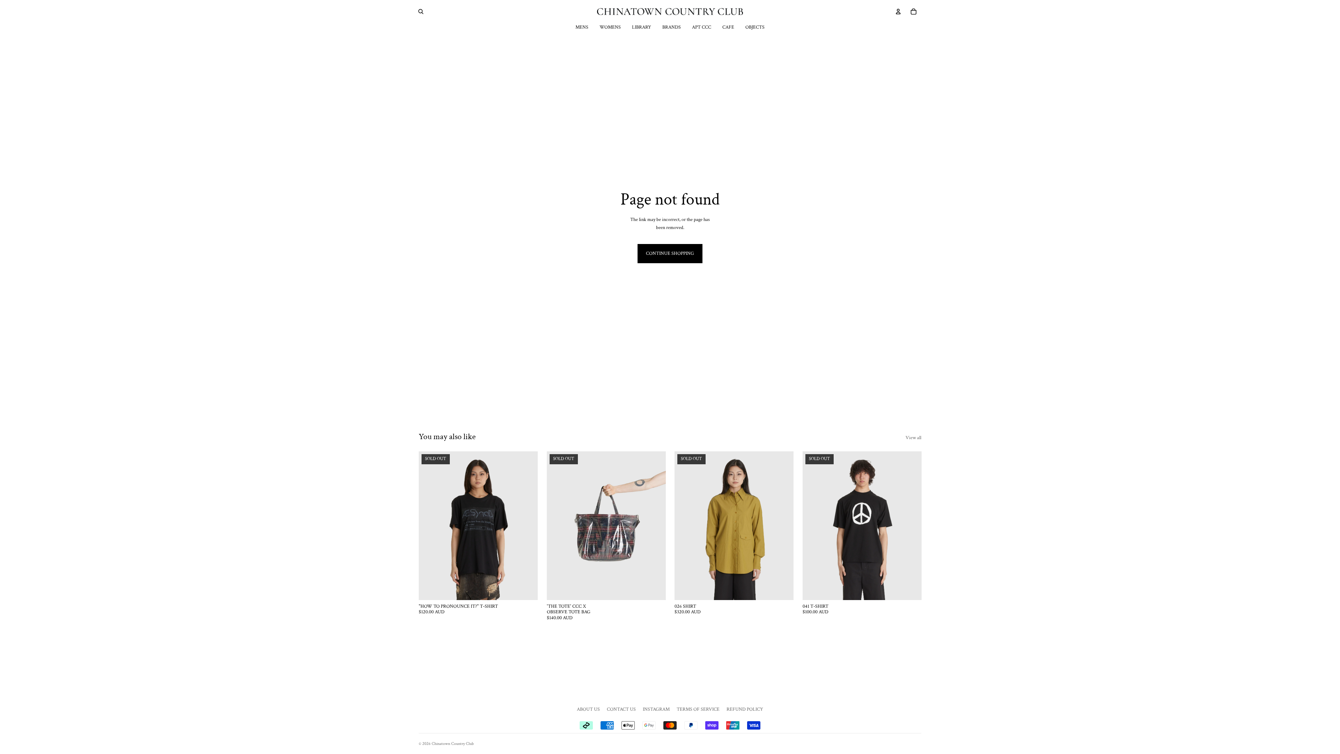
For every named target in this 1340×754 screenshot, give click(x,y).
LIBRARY (641, 27)
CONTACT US (621, 709)
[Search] (421, 11)
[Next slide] (527, 525)
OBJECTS (755, 27)
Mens (581, 27)
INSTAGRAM (656, 709)
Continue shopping (670, 253)
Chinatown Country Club (453, 743)
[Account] (898, 11)
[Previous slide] (429, 525)
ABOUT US (588, 709)
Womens (610, 27)
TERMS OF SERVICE (698, 709)
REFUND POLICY (745, 709)
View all (913, 438)
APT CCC (701, 27)
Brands (671, 27)
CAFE (728, 27)
